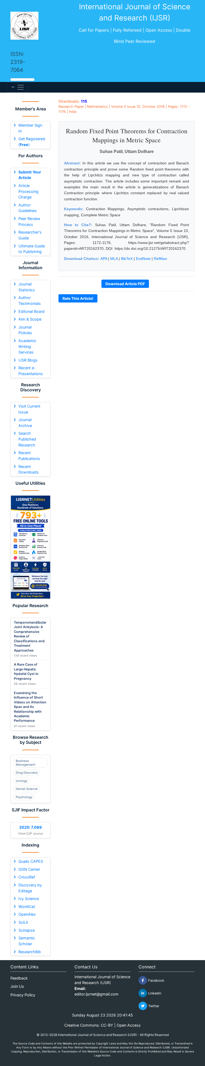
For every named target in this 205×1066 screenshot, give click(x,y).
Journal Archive (25, 422)
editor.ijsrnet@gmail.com (96, 994)
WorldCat (26, 906)
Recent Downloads (28, 469)
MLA (114, 258)
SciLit (23, 922)
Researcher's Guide (30, 235)
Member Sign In (30, 128)
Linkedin (154, 993)
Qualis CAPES (30, 861)
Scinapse (26, 930)
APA (103, 258)
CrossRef (26, 877)
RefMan (160, 258)
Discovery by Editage (30, 888)
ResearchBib (29, 951)
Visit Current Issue (29, 409)
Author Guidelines (27, 208)
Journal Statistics (26, 287)
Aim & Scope (29, 319)
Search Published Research (27, 439)
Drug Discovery (27, 772)
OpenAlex (27, 914)
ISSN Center (29, 869)
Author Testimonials (29, 300)
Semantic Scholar (26, 941)
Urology (21, 781)
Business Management (25, 762)
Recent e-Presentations (30, 371)
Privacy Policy (22, 995)
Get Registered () (31, 141)
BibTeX (127, 258)
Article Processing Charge (28, 191)
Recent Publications (29, 455)
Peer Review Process (29, 221)
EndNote (143, 258)
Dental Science (27, 789)
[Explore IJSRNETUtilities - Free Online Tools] (30, 547)
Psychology (24, 797)
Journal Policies (25, 330)
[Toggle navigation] (17, 87)
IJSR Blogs (28, 360)
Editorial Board (31, 311)
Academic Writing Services (27, 346)
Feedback (19, 978)
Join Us (17, 986)
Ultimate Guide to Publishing (31, 249)
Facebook (155, 980)
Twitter (153, 1006)
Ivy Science (28, 898)
